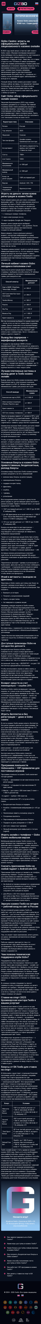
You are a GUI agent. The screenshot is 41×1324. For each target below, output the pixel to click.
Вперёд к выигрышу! (20, 1213)
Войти (11, 9)
